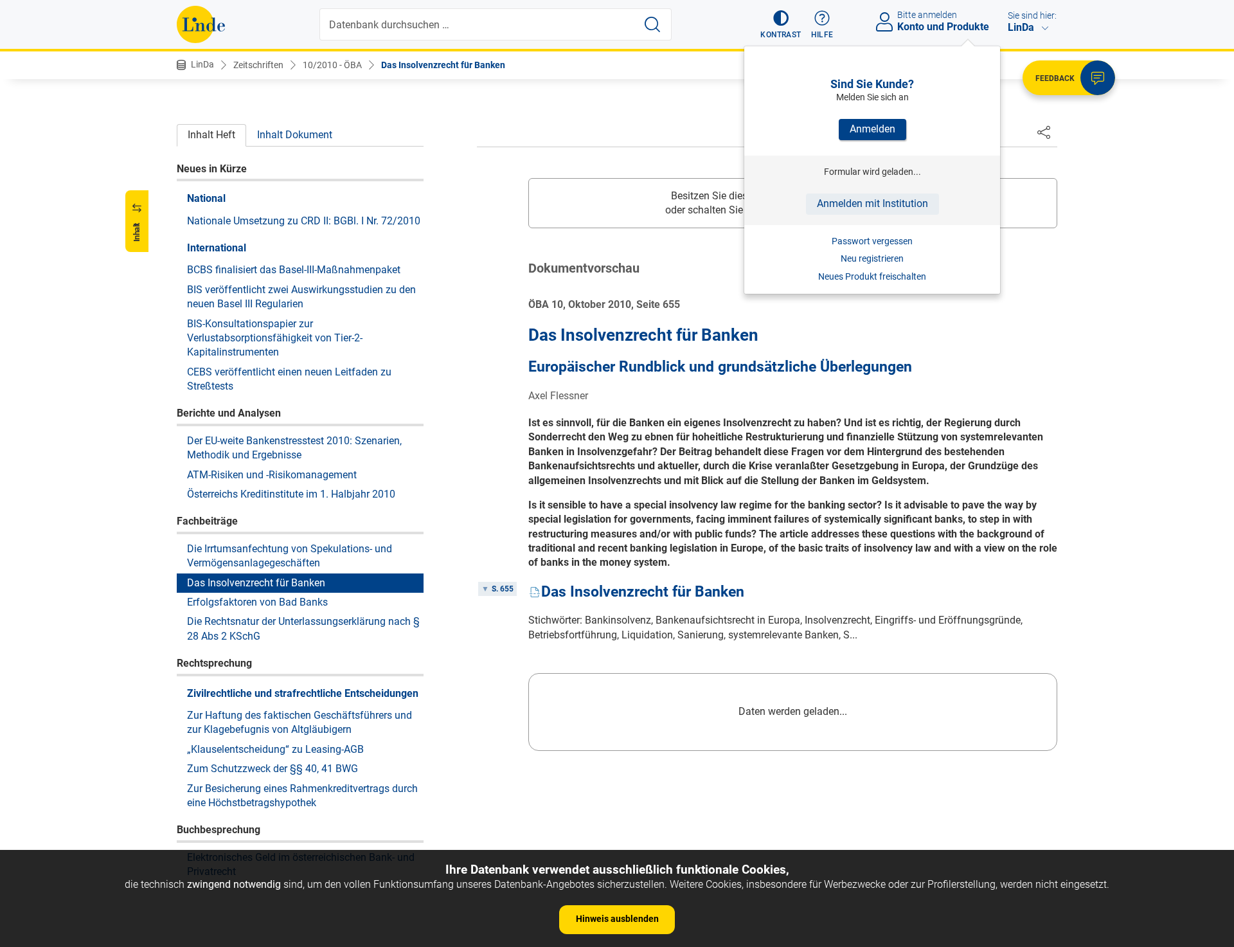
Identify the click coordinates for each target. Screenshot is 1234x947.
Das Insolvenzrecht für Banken (443, 65)
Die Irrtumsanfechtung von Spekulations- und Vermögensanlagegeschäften (289, 555)
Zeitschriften (258, 65)
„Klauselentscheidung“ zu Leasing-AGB (275, 749)
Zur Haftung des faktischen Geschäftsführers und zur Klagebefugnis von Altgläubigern (299, 721)
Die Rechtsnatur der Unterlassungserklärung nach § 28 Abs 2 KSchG (303, 628)
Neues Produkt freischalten (872, 276)
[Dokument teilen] (1043, 131)
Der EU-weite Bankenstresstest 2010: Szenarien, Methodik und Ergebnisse (294, 447)
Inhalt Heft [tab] (211, 135)
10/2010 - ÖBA (332, 65)
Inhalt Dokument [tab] (294, 135)
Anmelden (872, 129)
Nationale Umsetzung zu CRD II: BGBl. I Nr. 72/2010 (303, 220)
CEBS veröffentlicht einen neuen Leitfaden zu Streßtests (289, 378)
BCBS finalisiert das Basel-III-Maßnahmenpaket (293, 270)
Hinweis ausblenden (617, 919)
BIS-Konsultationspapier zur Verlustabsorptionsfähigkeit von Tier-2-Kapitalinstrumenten (274, 337)
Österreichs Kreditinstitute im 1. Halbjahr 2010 (291, 493)
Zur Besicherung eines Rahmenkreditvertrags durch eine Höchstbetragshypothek (302, 795)
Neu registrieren (872, 258)
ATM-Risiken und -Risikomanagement (272, 474)
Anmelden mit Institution (872, 203)
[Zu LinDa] (201, 24)
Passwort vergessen (872, 241)
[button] (780, 24)
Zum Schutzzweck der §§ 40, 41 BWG (272, 768)
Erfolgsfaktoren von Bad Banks (257, 601)
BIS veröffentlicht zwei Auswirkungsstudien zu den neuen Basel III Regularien (301, 296)
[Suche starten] (652, 24)
